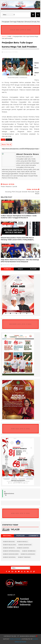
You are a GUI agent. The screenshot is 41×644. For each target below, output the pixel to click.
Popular (20, 536)
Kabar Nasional (9, 557)
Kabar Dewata (9, 548)
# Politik (8, 139)
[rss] (25, 571)
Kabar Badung (9, 541)
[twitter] (9, 571)
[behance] (28, 571)
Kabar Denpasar (25, 544)
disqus (20, 269)
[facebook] (6, 571)
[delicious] (34, 571)
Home (4, 36)
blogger (33, 269)
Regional (7, 536)
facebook (7, 269)
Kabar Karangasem (10, 554)
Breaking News (8, 201)
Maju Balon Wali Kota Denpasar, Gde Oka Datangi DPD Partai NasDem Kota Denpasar (20, 260)
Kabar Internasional (11, 551)
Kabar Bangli (22, 541)
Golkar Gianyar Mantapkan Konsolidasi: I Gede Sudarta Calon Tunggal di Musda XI (19, 216)
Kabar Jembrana (28, 551)
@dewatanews (9, 493)
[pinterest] (16, 571)
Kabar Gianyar (23, 548)
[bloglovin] (19, 571)
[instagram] (31, 571)
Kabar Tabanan (24, 557)
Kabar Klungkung (28, 554)
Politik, (16, 52)
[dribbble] (22, 571)
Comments (34, 536)
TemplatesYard (15, 639)
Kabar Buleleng (9, 544)
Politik (9, 36)
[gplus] (12, 571)
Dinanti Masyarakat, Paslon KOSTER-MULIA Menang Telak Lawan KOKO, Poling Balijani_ (17, 238)
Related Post (6, 197)
